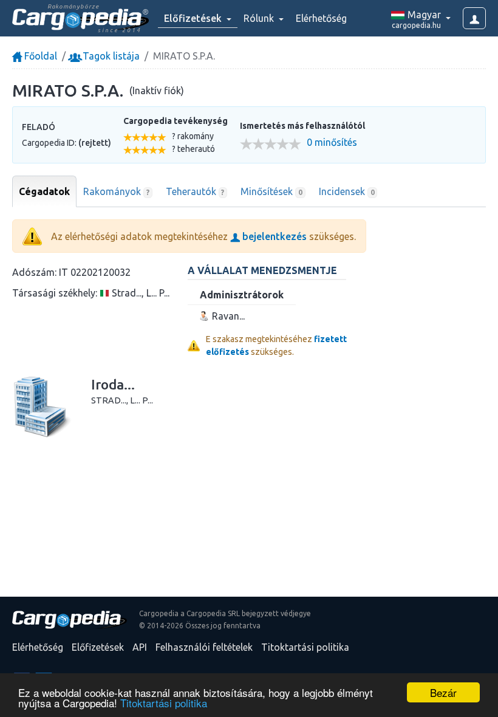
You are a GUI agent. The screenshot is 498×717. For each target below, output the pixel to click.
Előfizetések (98, 647)
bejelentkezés (273, 236)
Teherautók (195, 191)
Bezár (443, 692)
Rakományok (116, 191)
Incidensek (347, 191)
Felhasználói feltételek (204, 647)
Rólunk (260, 18)
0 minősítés (332, 142)
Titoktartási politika (163, 702)
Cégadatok (44, 191)
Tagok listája (110, 55)
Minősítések (271, 191)
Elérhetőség (321, 18)
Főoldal (39, 55)
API (139, 647)
